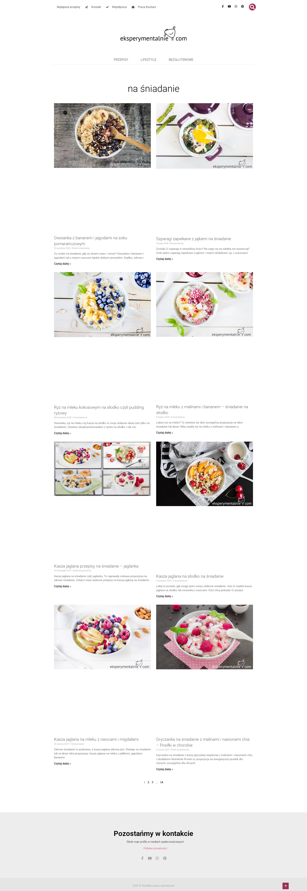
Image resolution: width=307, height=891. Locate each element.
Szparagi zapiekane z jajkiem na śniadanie (193, 238)
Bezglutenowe (181, 59)
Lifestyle (148, 59)
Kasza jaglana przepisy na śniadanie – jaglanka (96, 566)
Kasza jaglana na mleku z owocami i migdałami (96, 739)
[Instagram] (236, 6)
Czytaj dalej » (62, 263)
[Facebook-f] (223, 6)
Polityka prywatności (155, 848)
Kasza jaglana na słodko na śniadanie (189, 576)
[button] (252, 7)
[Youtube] (229, 6)
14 (161, 782)
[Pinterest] (242, 6)
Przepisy (121, 59)
